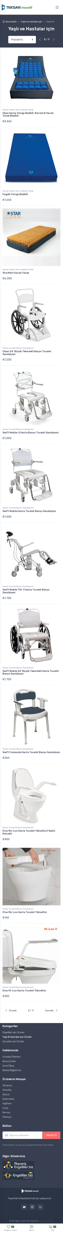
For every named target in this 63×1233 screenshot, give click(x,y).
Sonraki (49, 1010)
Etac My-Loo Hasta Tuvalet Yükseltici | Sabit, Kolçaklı (29, 832)
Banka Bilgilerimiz (12, 1070)
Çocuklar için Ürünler (13, 1041)
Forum (40, 1207)
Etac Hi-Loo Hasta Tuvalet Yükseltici (24, 990)
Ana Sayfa (11, 21)
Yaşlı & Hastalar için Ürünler (17, 1037)
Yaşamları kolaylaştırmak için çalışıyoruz (29, 1198)
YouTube (24, 1207)
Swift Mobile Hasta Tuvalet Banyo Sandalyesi (29, 511)
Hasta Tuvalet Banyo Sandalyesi (18, 348)
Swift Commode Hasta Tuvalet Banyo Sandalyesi (31, 752)
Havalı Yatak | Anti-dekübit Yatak (18, 110)
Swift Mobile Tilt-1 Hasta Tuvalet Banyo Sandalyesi (26, 591)
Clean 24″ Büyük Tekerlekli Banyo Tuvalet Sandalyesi (27, 353)
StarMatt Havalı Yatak (16, 272)
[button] (18, 1165)
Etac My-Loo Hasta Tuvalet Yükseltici (25, 912)
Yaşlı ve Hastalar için (31, 21)
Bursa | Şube (9, 1061)
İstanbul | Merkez (12, 1056)
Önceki (12, 1010)
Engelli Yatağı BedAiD (15, 194)
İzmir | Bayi (8, 1065)
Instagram (32, 1207)
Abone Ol (51, 1135)
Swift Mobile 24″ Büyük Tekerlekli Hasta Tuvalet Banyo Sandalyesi (31, 672)
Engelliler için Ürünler (14, 1032)
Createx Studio (46, 1221)
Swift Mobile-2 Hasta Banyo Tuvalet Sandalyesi (31, 432)
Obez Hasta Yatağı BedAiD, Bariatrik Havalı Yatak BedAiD (28, 114)
